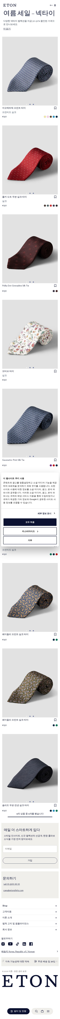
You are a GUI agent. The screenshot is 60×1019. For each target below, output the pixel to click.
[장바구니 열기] (42, 1011)
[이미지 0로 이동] (26, 104)
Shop (5, 906)
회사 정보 (7, 930)
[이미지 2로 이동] (33, 104)
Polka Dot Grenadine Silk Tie (15, 286)
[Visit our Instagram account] (3, 944)
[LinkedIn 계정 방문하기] (24, 944)
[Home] (30, 981)
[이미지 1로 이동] (30, 104)
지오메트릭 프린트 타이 (14, 108)
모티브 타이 (8, 371)
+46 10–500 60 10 (11, 884)
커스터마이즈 (28, 531)
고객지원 (7, 912)
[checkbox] (55, 108)
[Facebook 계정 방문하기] (31, 944)
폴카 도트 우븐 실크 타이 (14, 197)
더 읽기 (7, 29)
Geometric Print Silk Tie (13, 460)
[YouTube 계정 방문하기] (10, 944)
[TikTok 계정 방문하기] (17, 944)
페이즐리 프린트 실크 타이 (15, 634)
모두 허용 (30, 522)
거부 (30, 540)
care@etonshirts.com (13, 890)
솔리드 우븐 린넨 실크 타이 (15, 805)
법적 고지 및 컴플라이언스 (16, 924)
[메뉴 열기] (48, 1011)
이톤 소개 (7, 918)
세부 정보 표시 (44, 513)
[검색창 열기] (36, 1011)
